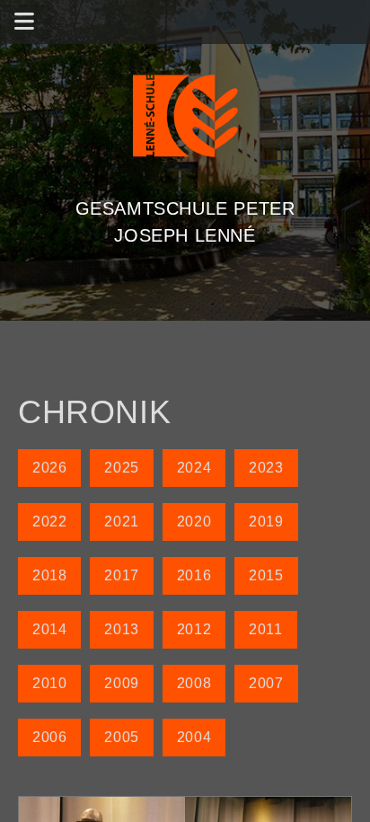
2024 (194, 467)
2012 (194, 629)
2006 (49, 737)
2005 (121, 737)
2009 (121, 683)
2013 (121, 629)
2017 (121, 575)
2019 (266, 521)
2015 (266, 575)
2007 (266, 683)
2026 (49, 467)
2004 (194, 737)
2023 (266, 467)
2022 (49, 521)
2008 (194, 683)
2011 (265, 629)
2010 (49, 683)
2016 (194, 575)
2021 (121, 521)
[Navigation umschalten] (24, 22)
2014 (49, 629)
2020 (194, 521)
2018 (49, 575)
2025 (121, 467)
